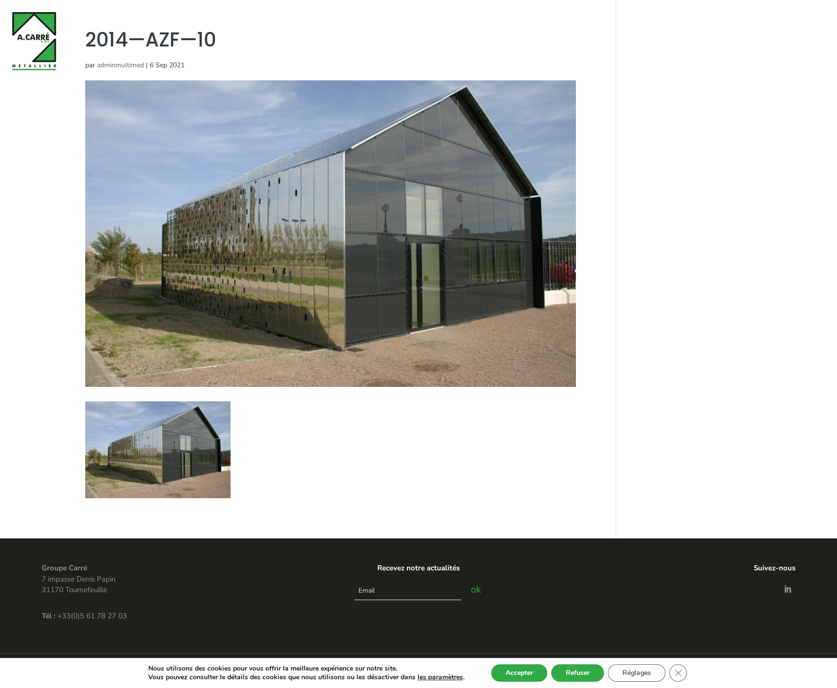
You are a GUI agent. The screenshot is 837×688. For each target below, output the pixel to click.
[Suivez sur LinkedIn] (787, 589)
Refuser (577, 672)
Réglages (636, 672)
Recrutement (801, 16)
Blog (761, 16)
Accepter (519, 672)
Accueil (560, 16)
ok (476, 589)
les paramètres (440, 677)
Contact (730, 16)
